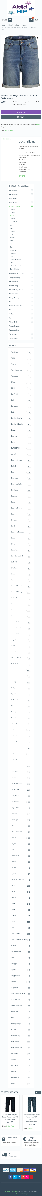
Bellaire (20, 430)
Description (7, 139)
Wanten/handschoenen (17, 266)
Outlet (11, 314)
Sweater (13, 253)
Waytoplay (20, 1066)
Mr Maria (20, 868)
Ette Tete (20, 568)
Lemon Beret (20, 742)
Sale (10, 318)
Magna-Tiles (20, 808)
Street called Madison (20, 994)
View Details (10, 1108)
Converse (20, 514)
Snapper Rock (20, 976)
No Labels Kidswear (20, 880)
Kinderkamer (13, 282)
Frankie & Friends (20, 586)
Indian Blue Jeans (20, 670)
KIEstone (20, 706)
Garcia (20, 604)
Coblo (20, 502)
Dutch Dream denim (20, 556)
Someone (20, 982)
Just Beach (20, 700)
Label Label (20, 724)
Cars (20, 472)
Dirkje (20, 538)
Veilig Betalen (12, 1138)
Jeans (12, 127)
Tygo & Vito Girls (20, 1048)
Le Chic (20, 730)
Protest (20, 916)
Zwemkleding (14, 269)
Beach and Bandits (20, 424)
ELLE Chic (20, 562)
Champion (20, 478)
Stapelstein (20, 988)
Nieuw (11, 310)
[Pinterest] (31, 1177)
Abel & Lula (20, 352)
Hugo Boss (20, 640)
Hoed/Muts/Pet (15, 222)
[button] (38, 38)
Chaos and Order (20, 484)
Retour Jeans (20, 934)
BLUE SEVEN (20, 448)
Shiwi (20, 958)
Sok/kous (13, 250)
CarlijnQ (20, 466)
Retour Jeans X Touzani (20, 940)
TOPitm (20, 1030)
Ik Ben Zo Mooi (20, 658)
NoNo (20, 892)
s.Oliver (20, 946)
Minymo (20, 844)
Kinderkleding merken (16, 290)
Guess (20, 616)
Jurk (11, 228)
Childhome (20, 490)
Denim (7, 127)
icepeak (20, 652)
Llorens (20, 778)
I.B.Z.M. (20, 646)
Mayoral (20, 838)
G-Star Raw (20, 598)
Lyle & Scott (20, 802)
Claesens (20, 496)
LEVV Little (20, 760)
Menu (3, 20)
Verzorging (13, 334)
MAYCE (20, 826)
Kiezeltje (20, 712)
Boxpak (12, 212)
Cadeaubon (13, 198)
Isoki (20, 676)
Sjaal (11, 244)
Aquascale (20, 376)
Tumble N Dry (20, 1036)
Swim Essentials (20, 1006)
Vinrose (20, 1060)
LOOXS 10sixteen (20, 784)
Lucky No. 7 (20, 796)
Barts (20, 412)
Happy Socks (20, 622)
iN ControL (20, 664)
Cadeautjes (13, 202)
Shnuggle (20, 964)
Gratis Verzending (13, 1154)
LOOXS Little (20, 790)
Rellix (20, 928)
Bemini (20, 442)
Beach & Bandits (20, 418)
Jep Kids (20, 694)
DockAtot (20, 550)
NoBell (20, 886)
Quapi (20, 922)
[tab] (9, 139)
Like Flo (20, 766)
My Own (20, 874)
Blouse (12, 209)
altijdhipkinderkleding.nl (21, 1194)
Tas (11, 256)
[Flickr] (27, 1177)
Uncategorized (14, 330)
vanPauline (20, 1054)
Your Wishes (20, 1078)
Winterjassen (13, 338)
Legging (12, 231)
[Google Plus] (23, 1177)
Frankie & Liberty (20, 592)
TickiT (20, 1018)
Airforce (20, 364)
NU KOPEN (22, 176)
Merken (11, 302)
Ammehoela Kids (20, 370)
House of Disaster (20, 634)
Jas (11, 225)
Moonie (20, 862)
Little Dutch (20, 772)
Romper (12, 238)
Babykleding (13, 194)
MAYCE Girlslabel (20, 832)
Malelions (20, 814)
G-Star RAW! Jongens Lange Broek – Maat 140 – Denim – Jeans (10, 1117)
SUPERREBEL (20, 1000)
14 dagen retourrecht (32, 1139)
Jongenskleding (14, 278)
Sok (11, 247)
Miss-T (20, 850)
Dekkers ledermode (20, 532)
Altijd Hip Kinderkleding (12, 1191)
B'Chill (20, 388)
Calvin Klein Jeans (20, 460)
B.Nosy (20, 382)
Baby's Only (20, 394)
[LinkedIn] (19, 1177)
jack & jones (9, 131)
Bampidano (20, 406)
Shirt (11, 241)
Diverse (12, 219)
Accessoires (13, 190)
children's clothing (15, 206)
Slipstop (20, 970)
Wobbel (20, 1072)
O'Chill (20, 904)
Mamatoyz (20, 820)
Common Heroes (20, 508)
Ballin (20, 400)
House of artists (20, 628)
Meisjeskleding (14, 298)
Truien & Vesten (14, 326)
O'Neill (20, 910)
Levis (20, 748)
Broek (38, 124)
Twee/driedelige (15, 260)
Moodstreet (20, 856)
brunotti (20, 454)
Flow (20, 580)
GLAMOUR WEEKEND (16, 274)
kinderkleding (13, 286)
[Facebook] (10, 1177)
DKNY (20, 544)
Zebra (20, 1084)
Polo (11, 234)
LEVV (20, 754)
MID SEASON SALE (15, 306)
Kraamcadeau (13, 294)
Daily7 (20, 526)
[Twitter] (15, 1177)
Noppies (20, 898)
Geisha (20, 610)
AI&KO (20, 358)
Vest (11, 263)
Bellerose (20, 436)
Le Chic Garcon (20, 736)
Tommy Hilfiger (20, 1024)
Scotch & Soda (20, 952)
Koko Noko (20, 718)
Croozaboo (20, 520)
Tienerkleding (13, 322)
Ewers (20, 574)
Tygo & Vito (20, 1042)
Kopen (22, 112)
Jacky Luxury (20, 688)
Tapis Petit (20, 1012)
